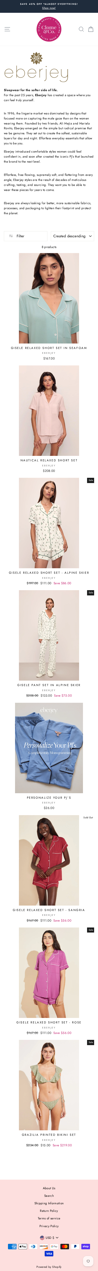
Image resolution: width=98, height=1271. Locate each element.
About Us (49, 1188)
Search (49, 1195)
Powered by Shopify (48, 1267)
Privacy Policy (49, 1226)
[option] (49, 6)
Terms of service (49, 1218)
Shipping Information (49, 1203)
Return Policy (49, 1210)
